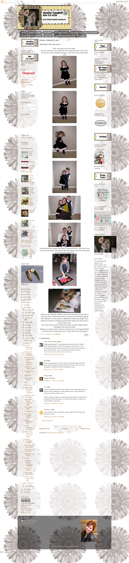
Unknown (49, 334)
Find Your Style (26, 246)
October (28, 315)
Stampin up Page (34, 32)
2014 (25, 297)
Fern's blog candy (28, 407)
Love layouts (29, 411)
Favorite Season (32, 211)
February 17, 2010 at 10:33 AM (54, 381)
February (28, 338)
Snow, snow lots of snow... (30, 450)
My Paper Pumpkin (61, 32)
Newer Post (44, 429)
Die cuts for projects (28, 469)
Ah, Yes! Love (29, 483)
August (27, 322)
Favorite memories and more (28, 347)
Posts (26, 105)
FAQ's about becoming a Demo (65, 36)
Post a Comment (47, 420)
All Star (27, 458)
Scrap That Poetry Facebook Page (28, 402)
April (26, 333)
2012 (25, 302)
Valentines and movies (29, 454)
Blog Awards (28, 340)
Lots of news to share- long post (29, 478)
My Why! (82, 36)
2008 (25, 492)
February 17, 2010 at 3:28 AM (53, 369)
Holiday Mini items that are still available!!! (29, 390)
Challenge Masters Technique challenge (29, 463)
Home (24, 32)
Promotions (47, 32)
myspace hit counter (27, 523)
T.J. (45, 387)
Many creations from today (29, 446)
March (27, 335)
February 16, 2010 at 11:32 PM (54, 354)
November (28, 312)
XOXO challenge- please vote (29, 427)
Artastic (27, 343)
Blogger (75, 546)
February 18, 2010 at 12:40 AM (54, 416)
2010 (25, 307)
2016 (25, 292)
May (26, 330)
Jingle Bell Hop (31, 153)
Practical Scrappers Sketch (29, 441)
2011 (25, 305)
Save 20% (48, 36)
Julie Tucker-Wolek (50, 341)
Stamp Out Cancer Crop (29, 367)
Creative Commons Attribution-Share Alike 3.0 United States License (26, 508)
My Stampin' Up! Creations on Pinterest (84, 32)
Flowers (27, 385)
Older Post (85, 429)
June (27, 327)
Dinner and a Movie (29, 379)
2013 (25, 300)
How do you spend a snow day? (29, 353)
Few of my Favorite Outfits (28, 415)
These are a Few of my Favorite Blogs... (29, 434)
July (26, 325)
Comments (27, 108)
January (28, 486)
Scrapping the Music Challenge (31, 191)
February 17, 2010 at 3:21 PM (53, 403)
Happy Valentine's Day (29, 421)
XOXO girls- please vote (29, 473)
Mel (45, 360)
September (28, 318)
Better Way (28, 375)
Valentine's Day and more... (29, 396)
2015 (25, 294)
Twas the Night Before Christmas (31, 202)
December (28, 310)
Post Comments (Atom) (55, 432)
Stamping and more (29, 372)
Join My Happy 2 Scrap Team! (31, 36)
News (26, 382)
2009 (25, 489)
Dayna (46, 375)
